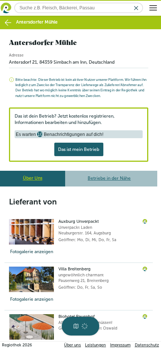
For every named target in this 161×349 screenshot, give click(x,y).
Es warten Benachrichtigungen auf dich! (59, 134)
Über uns (72, 345)
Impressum (120, 345)
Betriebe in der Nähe (109, 178)
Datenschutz (147, 345)
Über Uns (32, 178)
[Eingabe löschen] (136, 8)
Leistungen (95, 345)
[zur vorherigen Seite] (8, 22)
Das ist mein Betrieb (78, 149)
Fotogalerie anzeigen (31, 251)
